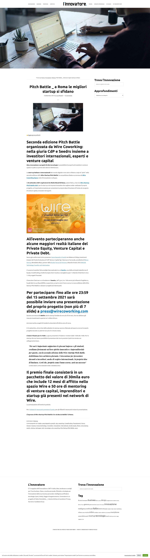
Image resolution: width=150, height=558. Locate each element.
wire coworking (55, 428)
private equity (72, 425)
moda (83, 512)
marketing (118, 509)
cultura (99, 500)
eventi (117, 500)
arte (81, 500)
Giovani (29, 425)
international (64, 425)
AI (78, 500)
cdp (57, 423)
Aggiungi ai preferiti (34, 135)
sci (105, 512)
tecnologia (48, 428)
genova (86, 504)
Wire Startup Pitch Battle (67, 428)
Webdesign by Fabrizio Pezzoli (89, 529)
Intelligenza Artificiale (85, 509)
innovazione (57, 425)
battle (39, 423)
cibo (97, 500)
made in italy (110, 509)
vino (83, 519)
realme (99, 512)
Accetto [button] (145, 555)
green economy (92, 504)
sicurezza (108, 512)
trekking (111, 516)
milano (80, 512)
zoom (76, 428)
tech (43, 428)
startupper (38, 428)
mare (115, 509)
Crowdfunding (68, 423)
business (92, 500)
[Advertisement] (14, 544)
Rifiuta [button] (139, 555)
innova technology (41, 425)
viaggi (117, 516)
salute (103, 512)
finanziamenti (77, 423)
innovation (50, 425)
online (91, 512)
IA (100, 504)
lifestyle (105, 509)
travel (107, 516)
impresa (33, 425)
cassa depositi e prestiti (48, 423)
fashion (79, 504)
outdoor (96, 512)
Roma (78, 425)
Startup (36, 421)
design (103, 500)
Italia (95, 508)
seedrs (28, 428)
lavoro (100, 509)
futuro (83, 423)
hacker (98, 504)
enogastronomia (110, 500)
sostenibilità (81, 516)
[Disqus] (58, 453)
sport (87, 516)
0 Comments (68, 95)
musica (87, 512)
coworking (61, 423)
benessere (85, 500)
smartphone (114, 512)
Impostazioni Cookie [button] (130, 555)
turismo (114, 516)
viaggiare (80, 519)
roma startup (84, 425)
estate (114, 500)
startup (33, 428)
